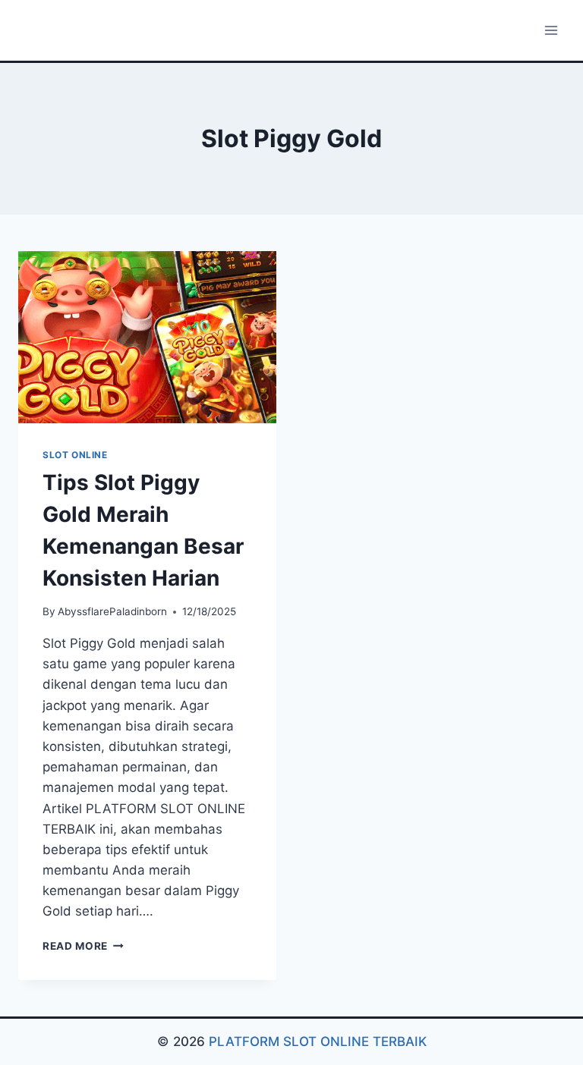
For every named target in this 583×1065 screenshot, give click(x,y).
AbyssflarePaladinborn (112, 611)
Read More (83, 946)
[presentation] (147, 337)
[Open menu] (551, 30)
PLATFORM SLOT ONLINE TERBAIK (318, 1041)
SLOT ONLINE (75, 454)
